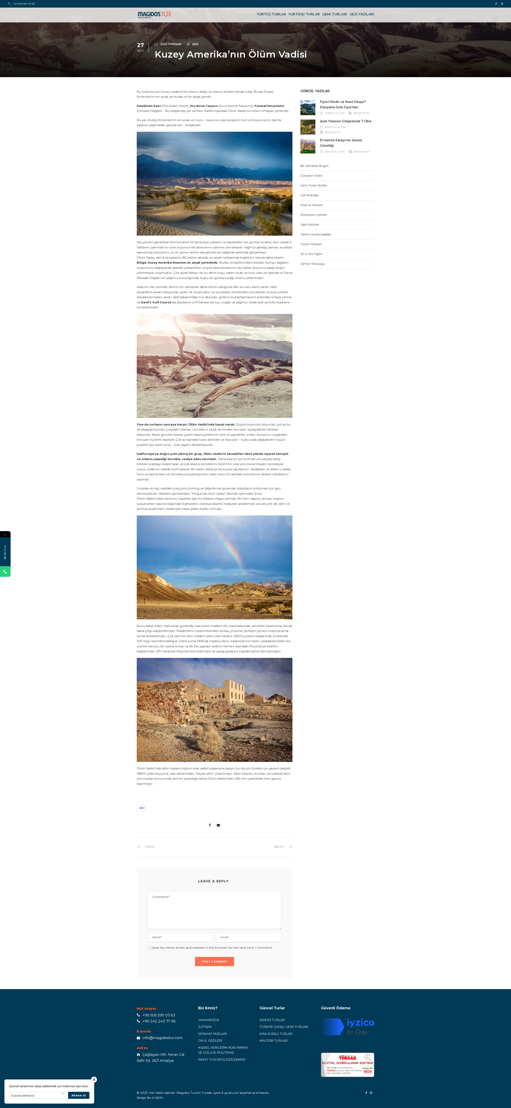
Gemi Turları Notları (313, 185)
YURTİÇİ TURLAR (271, 14)
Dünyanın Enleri (311, 175)
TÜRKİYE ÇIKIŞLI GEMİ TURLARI (283, 1027)
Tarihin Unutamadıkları (315, 234)
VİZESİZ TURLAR (272, 1020)
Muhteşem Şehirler (313, 215)
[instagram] (502, 3)
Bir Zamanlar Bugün (314, 166)
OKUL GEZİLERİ (210, 1040)
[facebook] (496, 3)
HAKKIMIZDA (208, 1020)
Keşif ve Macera (311, 205)
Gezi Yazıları (362, 14)
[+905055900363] (5, 571)
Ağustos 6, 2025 (335, 151)
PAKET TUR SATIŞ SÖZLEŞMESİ (222, 1059)
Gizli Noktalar (171, 44)
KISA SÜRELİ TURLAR (275, 1034)
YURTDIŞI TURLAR (304, 14)
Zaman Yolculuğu (312, 264)
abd (195, 44)
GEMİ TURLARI (334, 14)
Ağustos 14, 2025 (335, 127)
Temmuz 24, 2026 (335, 113)
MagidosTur (361, 113)
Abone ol (78, 1095)
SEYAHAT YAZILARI (212, 1034)
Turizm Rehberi (311, 244)
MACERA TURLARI (273, 1040)
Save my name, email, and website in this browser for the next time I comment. (212, 948)
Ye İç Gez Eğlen (311, 254)
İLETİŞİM (205, 1027)
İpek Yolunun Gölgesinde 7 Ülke (345, 121)
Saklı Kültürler (309, 224)
